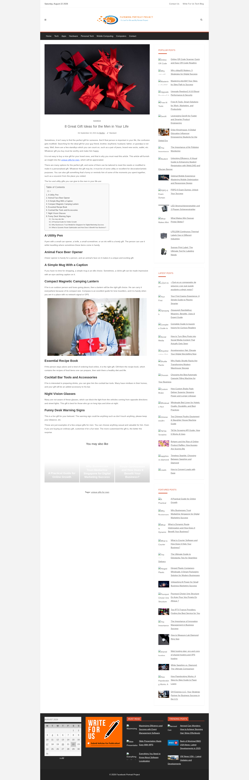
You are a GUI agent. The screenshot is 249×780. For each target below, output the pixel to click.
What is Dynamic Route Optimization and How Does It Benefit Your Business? (79, 227)
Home (48, 36)
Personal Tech (87, 36)
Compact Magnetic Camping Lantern (63, 204)
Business (97, 121)
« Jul (62, 758)
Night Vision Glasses (57, 213)
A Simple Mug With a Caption (60, 201)
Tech (56, 36)
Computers (121, 36)
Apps (64, 36)
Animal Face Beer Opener (59, 198)
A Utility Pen (53, 195)
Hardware (73, 36)
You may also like (58, 219)
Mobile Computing (105, 36)
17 (47, 744)
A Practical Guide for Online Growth (64, 222)
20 (63, 744)
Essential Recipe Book (57, 207)
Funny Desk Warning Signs (59, 216)
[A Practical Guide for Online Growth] (62, 468)
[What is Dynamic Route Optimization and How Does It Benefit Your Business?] (132, 468)
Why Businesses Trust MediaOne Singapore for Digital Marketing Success (78, 225)
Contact (132, 36)
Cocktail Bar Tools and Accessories (63, 210)
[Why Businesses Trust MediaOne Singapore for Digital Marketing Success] (97, 468)
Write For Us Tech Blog (193, 4)
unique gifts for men (70, 160)
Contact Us (174, 4)
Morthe (102, 133)
